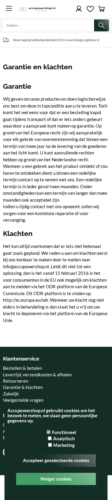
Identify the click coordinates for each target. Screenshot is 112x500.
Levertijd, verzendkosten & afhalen (37, 374)
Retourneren (15, 381)
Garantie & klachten (23, 387)
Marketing (64, 445)
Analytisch (64, 438)
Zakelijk (11, 393)
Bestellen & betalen (22, 368)
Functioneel (64, 432)
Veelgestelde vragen (23, 400)
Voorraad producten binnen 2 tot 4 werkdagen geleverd (56, 40)
